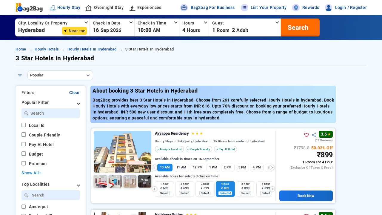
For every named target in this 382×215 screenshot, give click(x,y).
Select (164, 193)
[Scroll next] (272, 167)
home (21, 49)
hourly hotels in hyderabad (91, 49)
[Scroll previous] (154, 167)
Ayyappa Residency (179, 133)
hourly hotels (47, 49)
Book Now (306, 196)
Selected (225, 193)
